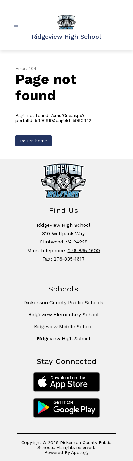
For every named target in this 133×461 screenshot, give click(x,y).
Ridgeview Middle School (63, 327)
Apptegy (79, 452)
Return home (33, 140)
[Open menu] (15, 25)
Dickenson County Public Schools (63, 302)
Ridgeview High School (63, 339)
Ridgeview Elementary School (63, 314)
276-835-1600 (84, 250)
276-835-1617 (69, 259)
